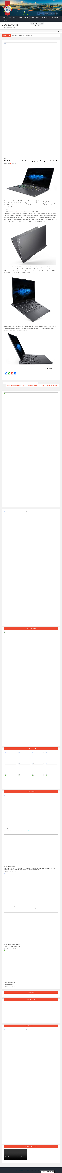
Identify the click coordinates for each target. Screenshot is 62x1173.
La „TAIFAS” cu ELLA (46, 17)
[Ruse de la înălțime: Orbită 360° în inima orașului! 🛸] (31, 810)
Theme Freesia (44, 1170)
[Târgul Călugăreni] (31, 965)
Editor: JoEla (7, 163)
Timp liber (18, 944)
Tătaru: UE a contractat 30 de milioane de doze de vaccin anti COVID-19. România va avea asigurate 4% (32, 385)
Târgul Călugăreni (8, 984)
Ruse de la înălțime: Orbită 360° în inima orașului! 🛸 (19, 35)
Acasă (4, 17)
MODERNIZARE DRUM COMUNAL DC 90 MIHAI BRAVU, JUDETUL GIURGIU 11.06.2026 (28, 908)
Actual (9, 17)
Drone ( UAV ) (55, 17)
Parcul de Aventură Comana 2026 (12, 946)
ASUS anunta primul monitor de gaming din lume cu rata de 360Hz (21, 383)
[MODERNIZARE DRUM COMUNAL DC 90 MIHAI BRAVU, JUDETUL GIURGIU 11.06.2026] (31, 888)
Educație (26, 17)
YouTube (5, 20)
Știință (32, 17)
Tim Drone (10, 24)
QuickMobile (17, 211)
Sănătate (15, 17)
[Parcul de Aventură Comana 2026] (31, 927)
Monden (38, 17)
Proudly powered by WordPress (21, 1170)
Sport (20, 17)
